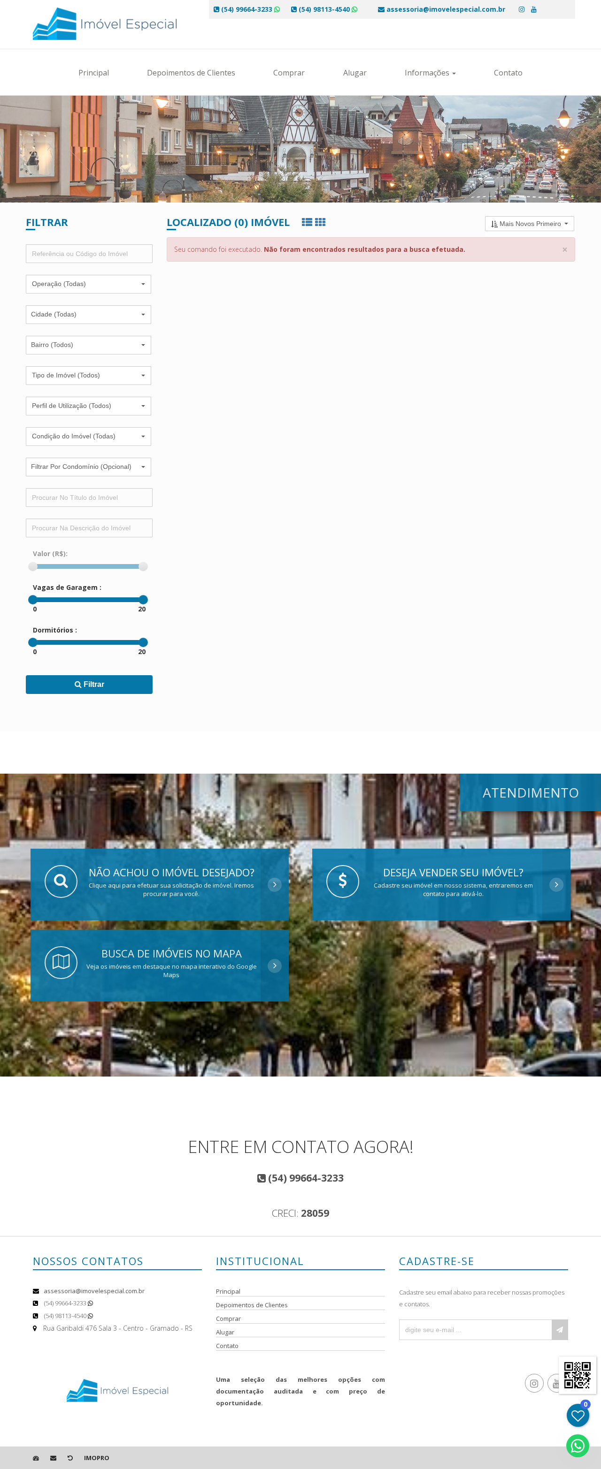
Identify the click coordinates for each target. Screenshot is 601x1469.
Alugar (355, 73)
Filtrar (93, 684)
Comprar (289, 73)
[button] (88, 284)
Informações (428, 73)
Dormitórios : (55, 629)
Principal (93, 73)
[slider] (33, 566)
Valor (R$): (50, 553)
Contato (508, 73)
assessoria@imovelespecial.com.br (94, 1291)
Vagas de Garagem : (67, 587)
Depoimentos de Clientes (191, 73)
